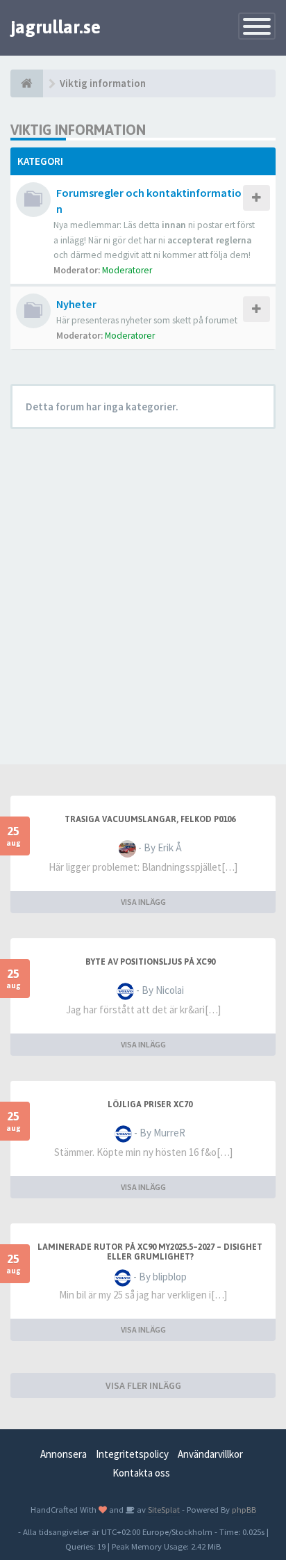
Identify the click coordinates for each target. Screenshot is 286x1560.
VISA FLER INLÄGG (143, 1385)
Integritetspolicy (132, 1454)
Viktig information (78, 130)
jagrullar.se (55, 27)
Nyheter (76, 304)
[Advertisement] (143, 593)
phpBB (244, 1509)
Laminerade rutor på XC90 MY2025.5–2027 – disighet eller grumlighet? (149, 1252)
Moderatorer (127, 270)
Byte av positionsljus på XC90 (150, 962)
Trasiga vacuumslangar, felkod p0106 (150, 819)
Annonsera (63, 1454)
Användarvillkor (210, 1454)
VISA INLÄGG (143, 901)
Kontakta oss (141, 1472)
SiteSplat (163, 1509)
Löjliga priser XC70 (150, 1104)
